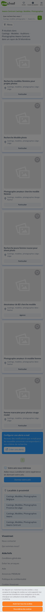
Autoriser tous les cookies (22, 604)
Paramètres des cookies (22, 609)
